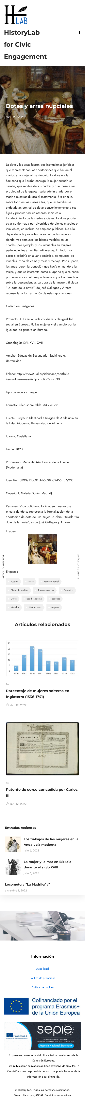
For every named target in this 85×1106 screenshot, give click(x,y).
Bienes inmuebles (19, 590)
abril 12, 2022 (18, 705)
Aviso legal (42, 969)
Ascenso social (51, 581)
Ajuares (14, 581)
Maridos (15, 607)
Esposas (56, 598)
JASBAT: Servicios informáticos (53, 1095)
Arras (31, 581)
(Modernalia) (14, 467)
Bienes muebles (46, 590)
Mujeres (55, 607)
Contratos (68, 590)
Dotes (14, 598)
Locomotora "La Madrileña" (27, 884)
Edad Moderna (34, 598)
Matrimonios (35, 607)
